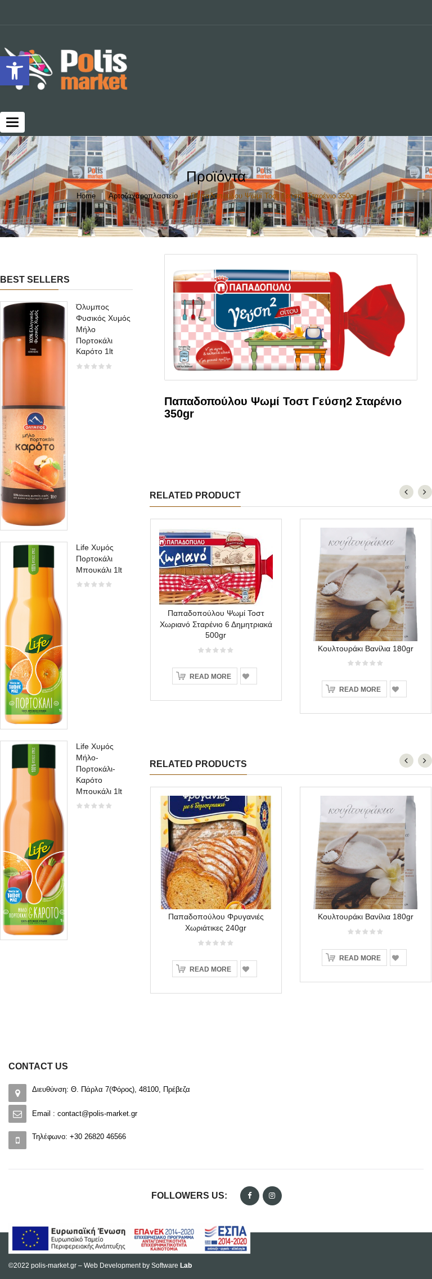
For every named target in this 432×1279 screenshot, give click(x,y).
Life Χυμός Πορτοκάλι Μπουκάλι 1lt (99, 558)
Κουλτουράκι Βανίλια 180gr (365, 648)
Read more (210, 677)
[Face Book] (249, 1195)
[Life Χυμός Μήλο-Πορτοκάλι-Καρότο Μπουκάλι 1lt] (34, 839)
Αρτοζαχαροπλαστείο (143, 196)
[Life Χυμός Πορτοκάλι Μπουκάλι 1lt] (34, 634)
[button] (14, 70)
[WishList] (248, 676)
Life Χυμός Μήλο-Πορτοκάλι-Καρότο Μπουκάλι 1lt (99, 768)
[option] (66, 626)
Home (86, 196)
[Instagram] (272, 1195)
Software (171, 1265)
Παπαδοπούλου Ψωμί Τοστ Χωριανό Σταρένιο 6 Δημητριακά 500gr (216, 624)
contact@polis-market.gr (97, 1113)
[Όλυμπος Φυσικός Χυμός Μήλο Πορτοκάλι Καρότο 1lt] (34, 415)
